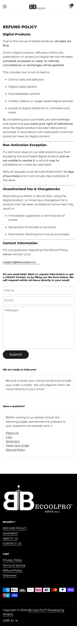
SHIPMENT (10, 533)
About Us (12, 433)
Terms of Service (14, 565)
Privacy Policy (12, 560)
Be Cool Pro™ (37, 610)
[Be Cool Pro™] (37, 6)
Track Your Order (17, 445)
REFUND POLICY (15, 528)
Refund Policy (15, 449)
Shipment (13, 441)
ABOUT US (10, 538)
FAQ (9, 437)
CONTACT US (12, 543)
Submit (16, 354)
